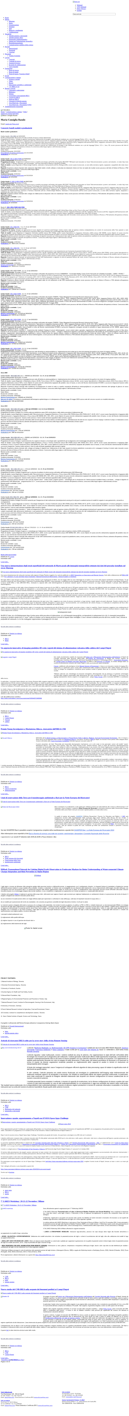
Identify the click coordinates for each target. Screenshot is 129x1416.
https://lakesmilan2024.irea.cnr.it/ (45, 1255)
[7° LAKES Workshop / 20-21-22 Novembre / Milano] (18, 1205)
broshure (11, 1172)
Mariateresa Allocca (70, 739)
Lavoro (12, 556)
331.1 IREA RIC (15, 248)
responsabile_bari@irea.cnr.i (73, 1397)
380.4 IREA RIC (15, 437)
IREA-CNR (125, 575)
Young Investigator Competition (60, 741)
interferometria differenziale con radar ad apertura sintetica (62, 1318)
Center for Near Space (121, 1143)
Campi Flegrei (9, 718)
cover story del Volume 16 (89, 1050)
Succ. (19, 1360)
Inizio (3, 1360)
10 (16, 1360)
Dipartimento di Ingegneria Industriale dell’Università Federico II (41, 1144)
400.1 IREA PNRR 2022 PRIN (15, 207)
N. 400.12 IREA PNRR (17, 181)
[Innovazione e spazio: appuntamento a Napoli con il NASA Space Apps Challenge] (28, 1122)
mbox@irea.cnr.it (9, 1397)
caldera (7, 721)
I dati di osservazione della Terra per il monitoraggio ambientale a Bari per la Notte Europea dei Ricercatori (45, 798)
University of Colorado (103, 661)
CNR (123, 816)
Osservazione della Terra (13, 860)
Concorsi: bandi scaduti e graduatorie (16, 128)
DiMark (16, 894)
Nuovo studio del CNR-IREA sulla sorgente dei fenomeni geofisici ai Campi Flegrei (35, 1289)
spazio (7, 1194)
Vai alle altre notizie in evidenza (11, 626)
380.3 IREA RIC (15, 469)
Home (3, 112)
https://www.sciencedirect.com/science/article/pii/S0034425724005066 (21, 698)
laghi (6, 1280)
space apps (8, 1190)
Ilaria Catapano (58, 1050)
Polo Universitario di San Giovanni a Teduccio (31, 1149)
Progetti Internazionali (17, 1026)
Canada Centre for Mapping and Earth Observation (71, 661)
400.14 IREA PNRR (16, 159)
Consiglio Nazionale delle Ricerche (105, 1296)
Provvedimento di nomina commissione (12, 153)
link (7, 1330)
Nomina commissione (7, 264)
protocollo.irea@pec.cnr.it (41, 1397)
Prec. (6, 1360)
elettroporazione (10, 790)
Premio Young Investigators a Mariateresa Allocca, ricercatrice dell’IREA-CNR (33, 729)
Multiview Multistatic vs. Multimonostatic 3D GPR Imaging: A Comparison (60, 1048)
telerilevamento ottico (11, 1033)
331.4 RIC (13, 136)
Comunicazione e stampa (14, 112)
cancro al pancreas (11, 788)
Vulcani (7, 720)
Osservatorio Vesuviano (121, 660)
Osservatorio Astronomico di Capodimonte (115, 1144)
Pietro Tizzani (98, 677)
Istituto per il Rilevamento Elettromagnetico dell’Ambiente (103, 657)
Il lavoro (56, 666)
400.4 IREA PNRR (15, 294)
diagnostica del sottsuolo (12, 1109)
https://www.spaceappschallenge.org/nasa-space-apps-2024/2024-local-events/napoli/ (26, 1169)
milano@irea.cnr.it (10, 1405)
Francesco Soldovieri (43, 1050)
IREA (7, 639)
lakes (6, 1031)
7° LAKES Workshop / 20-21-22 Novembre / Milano (22, 1201)
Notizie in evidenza (16, 633)
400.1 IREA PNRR (15, 348)
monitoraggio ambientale (13, 862)
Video (25, 112)
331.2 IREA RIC (15, 227)
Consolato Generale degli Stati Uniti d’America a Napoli (52, 1143)
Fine (22, 1360)
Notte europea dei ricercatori (14, 858)
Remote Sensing (33, 1051)
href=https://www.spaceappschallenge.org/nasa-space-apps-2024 (64, 1161)
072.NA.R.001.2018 (15, 527)
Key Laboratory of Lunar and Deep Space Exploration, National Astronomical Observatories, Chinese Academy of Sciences (40, 576)
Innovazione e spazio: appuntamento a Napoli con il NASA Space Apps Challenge (34, 1118)
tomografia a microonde (12, 1111)
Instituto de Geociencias (96, 658)
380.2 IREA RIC (14, 497)
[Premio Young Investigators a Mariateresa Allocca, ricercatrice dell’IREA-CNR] (27, 733)
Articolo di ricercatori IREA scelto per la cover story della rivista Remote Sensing (34, 1041)
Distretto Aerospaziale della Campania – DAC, (86, 1143)
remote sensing (9, 1282)
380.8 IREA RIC (15, 376)
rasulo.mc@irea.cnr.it (12, 124)
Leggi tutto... (5, 562)
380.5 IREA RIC (15, 409)
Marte (7, 640)
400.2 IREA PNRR (15, 319)
